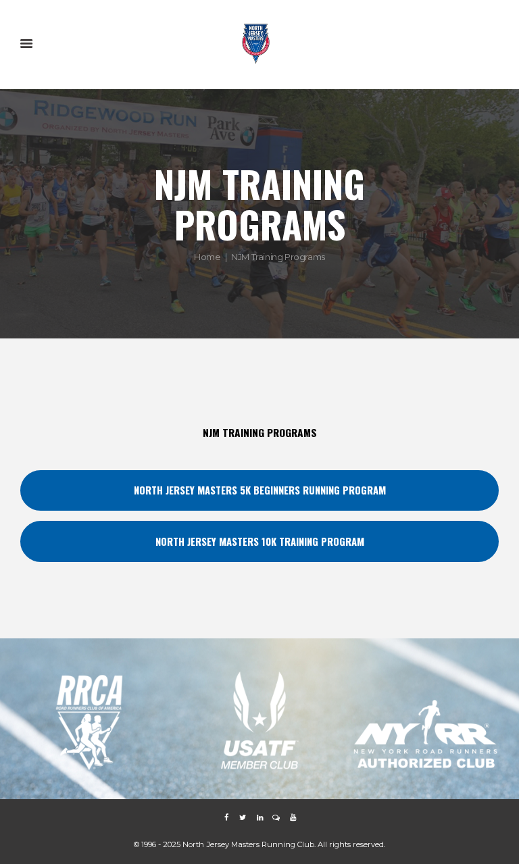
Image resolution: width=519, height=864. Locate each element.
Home (207, 256)
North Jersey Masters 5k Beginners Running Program (260, 489)
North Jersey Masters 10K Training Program (259, 541)
